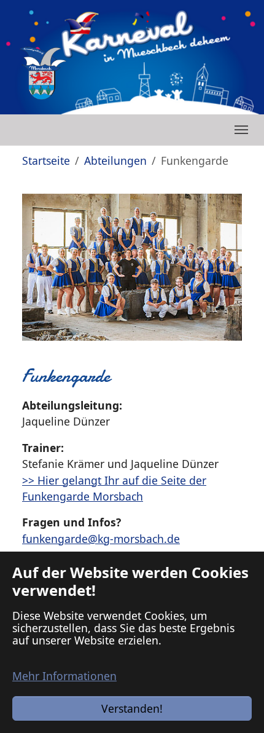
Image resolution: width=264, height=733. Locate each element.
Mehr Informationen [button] (64, 675)
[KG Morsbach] (43, 73)
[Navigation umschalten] (241, 129)
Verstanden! (132, 708)
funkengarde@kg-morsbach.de (101, 538)
